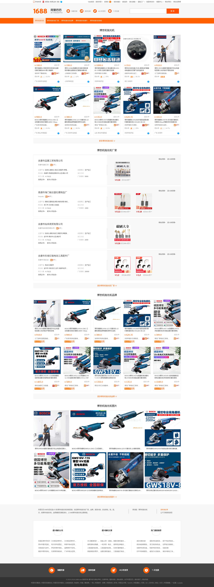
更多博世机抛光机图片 (106, 497)
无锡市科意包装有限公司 (145, 548)
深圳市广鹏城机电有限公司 (41, 73)
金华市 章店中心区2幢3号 (52, 237)
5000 (86, 176)
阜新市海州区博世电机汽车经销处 (75, 544)
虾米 (115, 583)
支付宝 (151, 583)
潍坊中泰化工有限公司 (170, 551)
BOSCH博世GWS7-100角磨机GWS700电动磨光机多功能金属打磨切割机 (167, 330)
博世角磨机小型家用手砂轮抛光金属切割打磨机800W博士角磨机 (46, 69)
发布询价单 (164, 510)
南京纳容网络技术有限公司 (145, 544)
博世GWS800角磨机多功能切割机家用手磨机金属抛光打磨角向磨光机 (76, 69)
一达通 (174, 583)
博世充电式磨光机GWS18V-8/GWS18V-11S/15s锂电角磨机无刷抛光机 (107, 377)
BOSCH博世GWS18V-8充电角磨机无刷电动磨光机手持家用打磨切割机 (167, 377)
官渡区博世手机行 (44, 541)
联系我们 (138, 579)
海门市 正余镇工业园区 (51, 205)
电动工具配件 (49, 265)
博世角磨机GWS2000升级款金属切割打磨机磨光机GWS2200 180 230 (137, 121)
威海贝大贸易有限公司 (157, 551)
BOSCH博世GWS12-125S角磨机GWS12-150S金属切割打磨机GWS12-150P (77, 377)
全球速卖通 (69, 583)
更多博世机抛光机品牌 (106, 396)
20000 (87, 271)
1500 (86, 208)
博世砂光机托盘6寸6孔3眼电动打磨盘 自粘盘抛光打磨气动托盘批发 (137, 69)
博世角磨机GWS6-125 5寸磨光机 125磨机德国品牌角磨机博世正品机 (77, 121)
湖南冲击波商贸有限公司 (158, 541)
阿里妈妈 (110, 583)
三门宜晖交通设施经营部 (161, 73)
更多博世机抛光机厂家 (106, 286)
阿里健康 (167, 583)
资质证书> (41, 180)
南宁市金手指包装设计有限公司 (173, 541)
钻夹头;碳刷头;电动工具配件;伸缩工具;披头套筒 (57, 170)
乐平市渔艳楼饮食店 (143, 551)
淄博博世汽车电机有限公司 (73, 548)
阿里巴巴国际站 (46, 583)
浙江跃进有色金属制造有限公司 (160, 544)
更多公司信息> (52, 180)
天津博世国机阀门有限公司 (60, 551)
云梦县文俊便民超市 (169, 544)
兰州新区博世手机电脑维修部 (74, 541)
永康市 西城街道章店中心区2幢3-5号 (56, 173)
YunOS (129, 583)
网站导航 (145, 579)
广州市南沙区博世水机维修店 (74, 551)
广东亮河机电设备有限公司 (41, 125)
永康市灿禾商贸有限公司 (50, 224)
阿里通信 (137, 583)
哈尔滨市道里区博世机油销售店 (61, 544)
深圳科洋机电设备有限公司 (71, 125)
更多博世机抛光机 (106, 141)
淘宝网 (76, 583)
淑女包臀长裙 (141, 541)
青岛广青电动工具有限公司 (101, 125)
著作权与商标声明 (95, 579)
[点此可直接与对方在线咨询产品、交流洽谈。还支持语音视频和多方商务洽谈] (58, 81)
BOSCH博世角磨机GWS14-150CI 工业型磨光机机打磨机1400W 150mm (46, 121)
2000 (86, 240)
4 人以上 (48, 176)
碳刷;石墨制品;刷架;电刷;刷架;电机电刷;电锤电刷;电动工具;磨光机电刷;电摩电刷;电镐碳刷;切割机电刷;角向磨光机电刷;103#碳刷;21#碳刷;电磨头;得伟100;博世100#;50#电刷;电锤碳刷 (57, 202)
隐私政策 (120, 579)
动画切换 (166, 548)
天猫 (81, 583)
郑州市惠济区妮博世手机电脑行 (48, 544)
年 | (54, 165)
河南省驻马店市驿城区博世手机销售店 (51, 548)
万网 (142, 583)
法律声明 (105, 579)
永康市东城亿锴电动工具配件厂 (53, 256)
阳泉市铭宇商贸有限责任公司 (159, 548)
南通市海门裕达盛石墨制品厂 (52, 192)
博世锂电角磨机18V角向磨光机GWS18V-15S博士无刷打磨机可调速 (107, 69)
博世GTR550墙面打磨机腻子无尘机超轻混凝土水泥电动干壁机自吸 (167, 69)
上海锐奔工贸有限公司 (71, 73)
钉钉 (161, 583)
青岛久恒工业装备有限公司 (103, 386)
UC (147, 583)
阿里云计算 (122, 583)
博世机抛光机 (142, 510)
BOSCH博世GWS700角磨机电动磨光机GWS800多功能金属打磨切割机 (107, 121)
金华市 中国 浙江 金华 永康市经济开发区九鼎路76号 (56, 268)
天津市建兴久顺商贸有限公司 (101, 73)
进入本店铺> (171, 159)
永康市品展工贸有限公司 (50, 161)
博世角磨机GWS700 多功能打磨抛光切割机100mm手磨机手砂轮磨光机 (166, 121)
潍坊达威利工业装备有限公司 (43, 386)
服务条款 (112, 579)
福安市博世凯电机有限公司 (47, 551)
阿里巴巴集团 (35, 583)
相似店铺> (162, 159)
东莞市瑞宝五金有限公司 (161, 125)
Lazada (180, 583)
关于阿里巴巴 (128, 579)
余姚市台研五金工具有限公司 (131, 73)
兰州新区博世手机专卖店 (59, 541)
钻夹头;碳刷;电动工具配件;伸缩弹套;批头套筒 (57, 233)
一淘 (92, 583)
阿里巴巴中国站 (58, 583)
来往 (156, 583)
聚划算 (87, 583)
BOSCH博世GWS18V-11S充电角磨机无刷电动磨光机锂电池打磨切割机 (47, 377)
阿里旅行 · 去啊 (100, 583)
